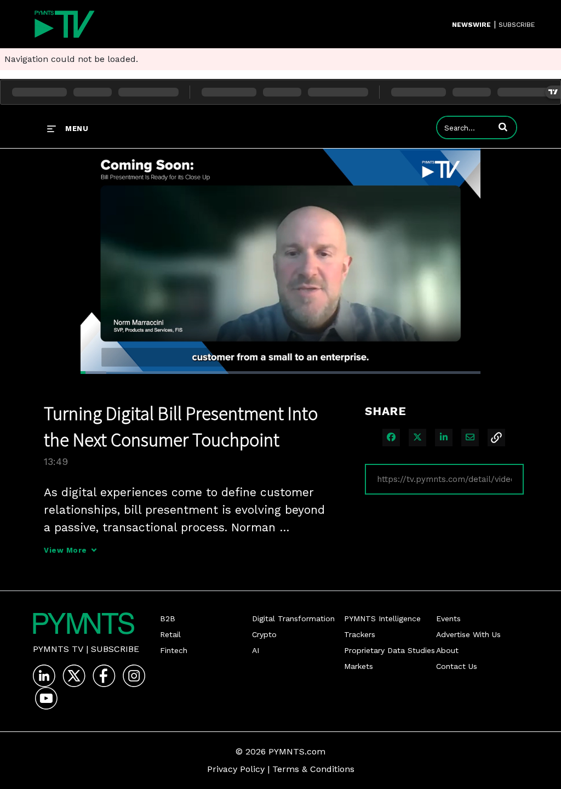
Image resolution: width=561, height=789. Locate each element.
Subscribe (115, 649)
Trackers (359, 634)
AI (255, 650)
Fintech (173, 650)
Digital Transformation (293, 618)
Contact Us (456, 666)
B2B (167, 618)
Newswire (471, 25)
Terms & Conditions (313, 769)
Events (448, 618)
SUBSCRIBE (517, 25)
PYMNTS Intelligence (382, 618)
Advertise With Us (468, 634)
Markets (358, 666)
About (447, 650)
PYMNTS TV (58, 649)
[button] (503, 127)
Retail (170, 634)
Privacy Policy (236, 769)
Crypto (264, 634)
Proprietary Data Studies (389, 650)
